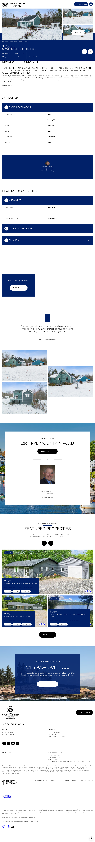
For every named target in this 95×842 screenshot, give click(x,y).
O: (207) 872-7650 (54, 732)
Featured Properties (56, 753)
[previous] (44, 543)
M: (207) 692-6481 (81, 4)
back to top (85, 712)
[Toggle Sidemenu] (91, 4)
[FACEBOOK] (4, 743)
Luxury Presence (51, 780)
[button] (47, 684)
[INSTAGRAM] (8, 743)
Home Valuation (54, 755)
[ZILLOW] (17, 743)
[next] (50, 543)
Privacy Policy (87, 780)
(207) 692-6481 (48, 169)
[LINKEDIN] (13, 743)
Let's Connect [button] (53, 759)
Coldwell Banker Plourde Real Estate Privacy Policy (69, 761)
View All (78, 32)
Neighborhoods (54, 757)
